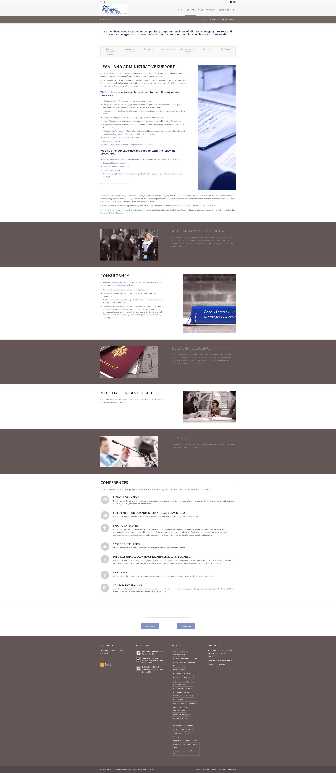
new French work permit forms (184, 703)
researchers (186, 718)
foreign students (179, 670)
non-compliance (179, 711)
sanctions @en (178, 726)
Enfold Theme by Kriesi (145, 770)
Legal (134, 770)
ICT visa (175, 677)
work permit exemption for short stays (185, 745)
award (175, 651)
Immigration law (189, 681)
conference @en (179, 655)
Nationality (189, 696)
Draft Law (191, 662)
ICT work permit (186, 677)
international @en (179, 685)
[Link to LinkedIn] (105, 2)
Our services (106, 19)
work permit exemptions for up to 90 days (185, 752)
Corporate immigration (181, 658)
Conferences (226, 49)
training (176, 737)
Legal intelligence (168, 49)
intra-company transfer (181, 692)
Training (206, 49)
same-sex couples (179, 722)
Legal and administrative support (110, 52)
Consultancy (149, 49)
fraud (189, 673)
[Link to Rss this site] (101, 2)
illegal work (177, 681)
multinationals (178, 696)
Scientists (189, 726)
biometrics (184, 651)
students (191, 729)
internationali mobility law (182, 688)
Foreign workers (179, 673)
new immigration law (180, 707)
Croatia (194, 658)
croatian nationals (179, 662)
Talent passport (178, 733)
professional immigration (182, 714)
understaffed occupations (182, 741)
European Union (179, 666)
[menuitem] (180, 10)
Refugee (176, 718)
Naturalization (178, 699)
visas (195, 741)
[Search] (233, 10)
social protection (179, 729)
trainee (189, 733)
